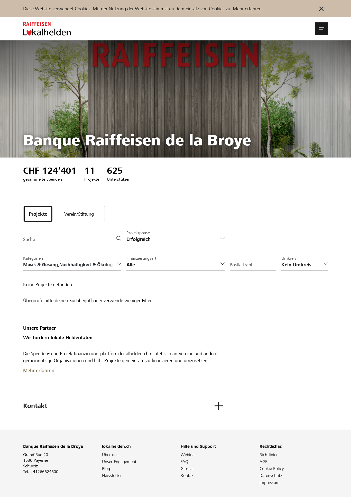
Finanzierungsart (141, 258)
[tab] (38, 214)
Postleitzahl (241, 264)
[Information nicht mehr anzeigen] (321, 8)
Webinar (188, 454)
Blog (106, 468)
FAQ (184, 461)
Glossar (187, 468)
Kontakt (188, 475)
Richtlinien (269, 454)
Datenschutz (271, 475)
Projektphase (138, 232)
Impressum (270, 482)
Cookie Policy (272, 468)
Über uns (110, 454)
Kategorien (33, 258)
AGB (263, 461)
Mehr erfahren (247, 8)
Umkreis (288, 258)
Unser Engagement (119, 461)
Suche (29, 239)
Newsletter (112, 475)
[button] (321, 28)
